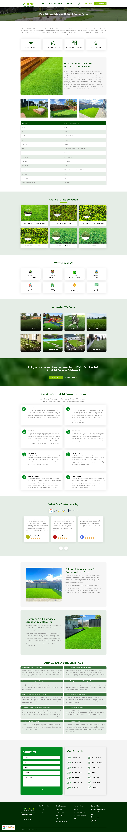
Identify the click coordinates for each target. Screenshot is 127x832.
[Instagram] (95, 820)
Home (42, 3)
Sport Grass (42, 812)
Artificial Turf (42, 809)
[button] (61, 548)
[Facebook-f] (92, 820)
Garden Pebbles (43, 816)
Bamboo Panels (43, 819)
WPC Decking (60, 815)
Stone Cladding (60, 812)
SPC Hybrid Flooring (61, 821)
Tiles (57, 818)
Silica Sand (41, 822)
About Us (49, 3)
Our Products (58, 3)
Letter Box (59, 809)
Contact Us (70, 3)
